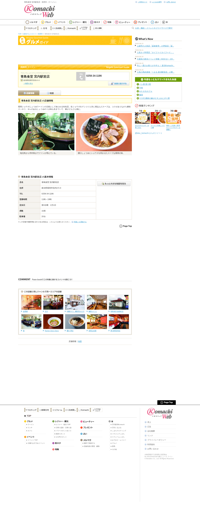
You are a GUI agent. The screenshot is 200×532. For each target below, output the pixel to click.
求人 (149, 422)
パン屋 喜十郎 (145, 84)
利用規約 (151, 444)
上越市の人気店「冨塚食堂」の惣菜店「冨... (155, 46)
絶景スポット (60, 434)
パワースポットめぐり (63, 431)
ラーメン (31, 424)
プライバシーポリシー (156, 440)
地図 (80, 341)
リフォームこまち (118, 437)
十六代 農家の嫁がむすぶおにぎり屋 (154, 98)
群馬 (113, 446)
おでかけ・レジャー (119, 440)
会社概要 (151, 431)
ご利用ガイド (142, 2)
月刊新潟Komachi (118, 424)
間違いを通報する (80, 222)
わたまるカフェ (145, 91)
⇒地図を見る (28, 83)
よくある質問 (157, 2)
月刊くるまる (116, 427)
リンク (150, 436)
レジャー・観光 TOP (63, 424)
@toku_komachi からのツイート (148, 133)
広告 (149, 427)
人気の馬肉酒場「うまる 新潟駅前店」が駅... (155, 72)
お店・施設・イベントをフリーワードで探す (154, 28)
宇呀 (141, 88)
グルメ (114, 443)
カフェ (30, 431)
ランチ (30, 427)
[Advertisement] (75, 54)
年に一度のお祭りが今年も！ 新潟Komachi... (155, 65)
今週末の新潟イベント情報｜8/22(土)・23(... (155, 59)
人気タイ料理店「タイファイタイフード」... (155, 52)
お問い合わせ (171, 2)
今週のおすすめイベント (36, 443)
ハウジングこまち (118, 434)
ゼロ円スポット (61, 437)
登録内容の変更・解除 (92, 446)
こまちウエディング (119, 431)
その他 (114, 449)
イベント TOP (33, 440)
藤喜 (141, 95)
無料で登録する (89, 443)
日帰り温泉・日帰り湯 (63, 427)
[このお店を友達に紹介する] (118, 82)
